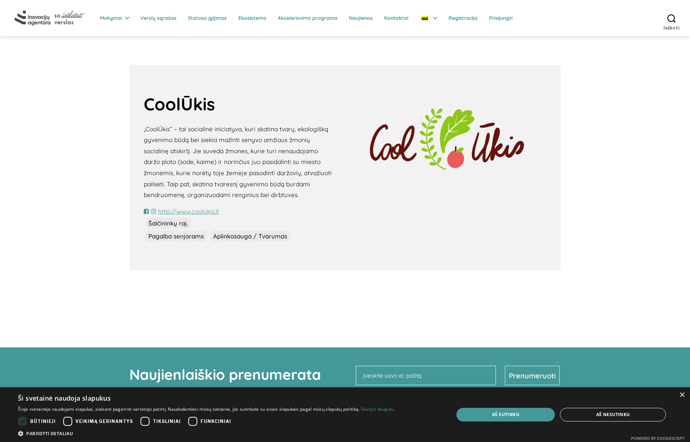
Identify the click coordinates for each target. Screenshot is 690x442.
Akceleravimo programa (307, 18)
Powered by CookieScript (658, 438)
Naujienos (361, 18)
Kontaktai (396, 18)
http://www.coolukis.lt (188, 211)
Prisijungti (500, 18)
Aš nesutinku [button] (613, 414)
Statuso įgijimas (207, 18)
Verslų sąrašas (158, 18)
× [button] (682, 395)
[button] (206, 433)
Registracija (463, 18)
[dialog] (345, 414)
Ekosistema (252, 18)
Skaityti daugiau (377, 409)
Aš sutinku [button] (505, 414)
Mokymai (111, 18)
